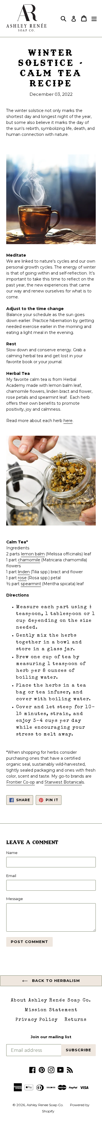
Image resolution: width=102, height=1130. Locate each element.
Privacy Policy (37, 1020)
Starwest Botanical (63, 782)
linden (24, 571)
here (68, 420)
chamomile (29, 559)
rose (22, 577)
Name (12, 852)
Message (14, 898)
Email (11, 875)
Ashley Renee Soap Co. (45, 1105)
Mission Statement (51, 1010)
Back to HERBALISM (55, 980)
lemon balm (33, 553)
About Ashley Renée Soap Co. (51, 1000)
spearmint (31, 583)
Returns (76, 1020)
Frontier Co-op (20, 782)
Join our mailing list (51, 1037)
